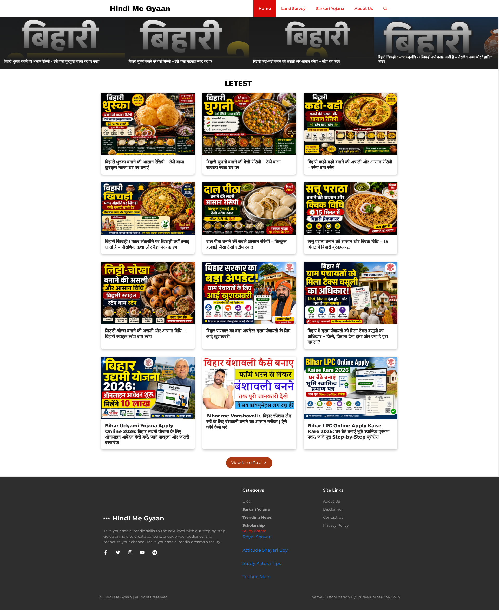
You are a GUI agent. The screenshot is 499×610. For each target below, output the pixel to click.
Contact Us (333, 517)
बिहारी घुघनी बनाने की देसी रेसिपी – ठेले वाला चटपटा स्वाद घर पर (171, 61)
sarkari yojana (256, 509)
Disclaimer (333, 509)
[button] (385, 8)
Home (265, 8)
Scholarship (253, 525)
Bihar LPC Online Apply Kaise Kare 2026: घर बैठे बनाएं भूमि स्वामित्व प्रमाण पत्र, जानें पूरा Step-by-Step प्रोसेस (348, 431)
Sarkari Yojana (330, 8)
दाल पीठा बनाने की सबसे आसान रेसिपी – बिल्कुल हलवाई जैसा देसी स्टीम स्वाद (246, 244)
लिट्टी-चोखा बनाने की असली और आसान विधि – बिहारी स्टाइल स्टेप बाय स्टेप (145, 333)
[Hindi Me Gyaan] (141, 8)
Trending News (257, 517)
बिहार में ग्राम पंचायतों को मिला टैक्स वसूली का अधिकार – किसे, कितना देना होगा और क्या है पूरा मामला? (348, 336)
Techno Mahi (256, 576)
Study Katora (254, 531)
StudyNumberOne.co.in (378, 597)
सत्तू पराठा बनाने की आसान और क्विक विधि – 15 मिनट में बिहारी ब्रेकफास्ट (348, 244)
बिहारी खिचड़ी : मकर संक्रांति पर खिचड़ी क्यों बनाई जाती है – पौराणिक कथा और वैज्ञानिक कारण (435, 59)
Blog (246, 501)
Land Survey (293, 8)
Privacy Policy (336, 525)
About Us (363, 8)
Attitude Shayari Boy (265, 550)
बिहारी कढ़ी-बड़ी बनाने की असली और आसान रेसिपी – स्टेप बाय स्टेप (297, 61)
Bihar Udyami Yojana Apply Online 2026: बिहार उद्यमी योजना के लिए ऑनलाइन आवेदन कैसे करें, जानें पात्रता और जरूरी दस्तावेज (147, 434)
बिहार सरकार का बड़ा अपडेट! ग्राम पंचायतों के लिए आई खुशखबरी (248, 333)
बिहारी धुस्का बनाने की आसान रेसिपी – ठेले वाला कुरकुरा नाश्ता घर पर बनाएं (52, 61)
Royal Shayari (257, 536)
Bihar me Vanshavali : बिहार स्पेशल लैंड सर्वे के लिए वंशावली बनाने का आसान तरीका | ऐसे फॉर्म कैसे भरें (248, 421)
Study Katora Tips (261, 563)
